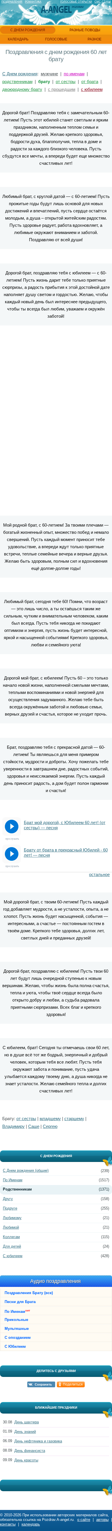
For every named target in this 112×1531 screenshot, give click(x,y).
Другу (8, 1199)
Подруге (10, 1208)
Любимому (12, 1218)
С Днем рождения (19, 73)
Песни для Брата (20, 1302)
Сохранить (43, 1384)
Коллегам (11, 1237)
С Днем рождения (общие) (26, 1170)
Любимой (11, 1227)
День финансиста (29, 1450)
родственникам (17, 81)
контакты (8, 1524)
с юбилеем (92, 89)
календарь (18, 39)
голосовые (56, 39)
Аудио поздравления (55, 1281)
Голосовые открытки (76, 1)
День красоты (26, 1460)
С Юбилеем (15, 1346)
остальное (99, 874)
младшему (50, 1118)
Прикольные (16, 1319)
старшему (74, 1118)
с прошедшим (61, 89)
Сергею (50, 1126)
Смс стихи (102, 1)
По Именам (12, 1180)
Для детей (12, 1246)
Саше (33, 1126)
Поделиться (73, 1384)
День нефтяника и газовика (38, 1441)
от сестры (66, 81)
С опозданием (18, 1337)
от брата (89, 81)
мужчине (49, 73)
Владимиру (13, 1126)
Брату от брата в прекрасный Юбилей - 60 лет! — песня (66, 852)
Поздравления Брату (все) (29, 1293)
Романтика (33, 1)
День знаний (25, 1431)
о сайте (83, 1519)
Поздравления (11, 1)
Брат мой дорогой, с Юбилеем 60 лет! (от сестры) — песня (64, 825)
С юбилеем (12, 1256)
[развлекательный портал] (56, 9)
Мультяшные (17, 1328)
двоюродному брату (22, 89)
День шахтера (26, 1422)
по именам (74, 73)
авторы (102, 1519)
